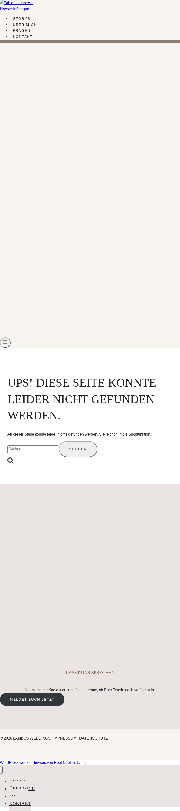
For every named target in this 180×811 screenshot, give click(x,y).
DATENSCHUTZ (93, 738)
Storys (21, 19)
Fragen (21, 30)
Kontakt (23, 37)
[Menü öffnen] (5, 342)
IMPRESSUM (64, 738)
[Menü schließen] (1, 770)
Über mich (25, 25)
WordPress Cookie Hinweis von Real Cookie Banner (44, 763)
